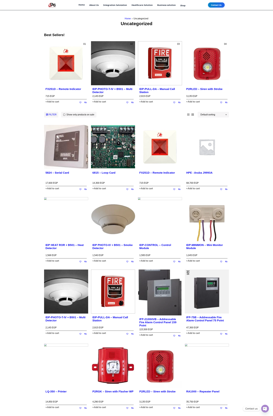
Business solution (166, 5)
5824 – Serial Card (57, 172)
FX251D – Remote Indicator (63, 89)
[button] (52, 102)
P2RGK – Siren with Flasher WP (113, 391)
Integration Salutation (115, 5)
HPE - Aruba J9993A (199, 172)
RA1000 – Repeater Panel (202, 391)
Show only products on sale (80, 114)
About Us (94, 5)
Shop (182, 5)
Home (81, 4)
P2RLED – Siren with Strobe (204, 89)
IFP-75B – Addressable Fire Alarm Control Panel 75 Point (205, 319)
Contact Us (216, 5)
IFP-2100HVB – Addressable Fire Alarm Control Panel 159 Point (157, 322)
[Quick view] (66, 63)
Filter (53, 114)
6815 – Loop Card (103, 172)
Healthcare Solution (142, 5)
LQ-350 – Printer (56, 391)
